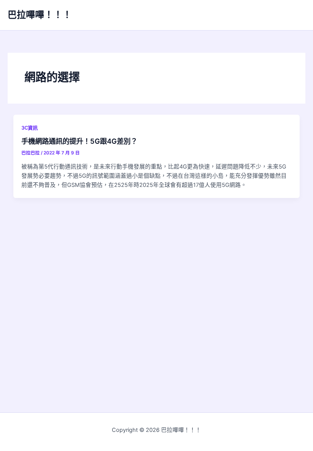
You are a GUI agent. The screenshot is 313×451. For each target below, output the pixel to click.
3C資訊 (29, 128)
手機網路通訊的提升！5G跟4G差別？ (79, 141)
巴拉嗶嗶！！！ (40, 14)
